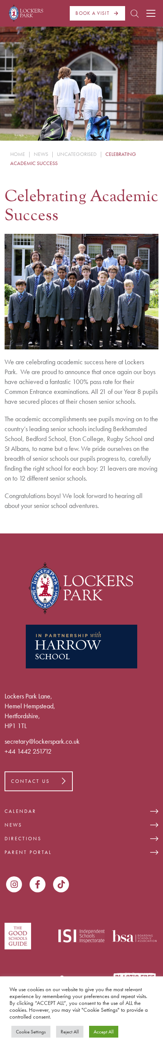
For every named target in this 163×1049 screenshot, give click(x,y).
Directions (23, 838)
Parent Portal (28, 852)
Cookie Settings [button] (31, 1031)
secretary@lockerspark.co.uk (42, 741)
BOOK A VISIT (92, 13)
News (13, 825)
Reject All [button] (70, 1031)
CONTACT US (30, 781)
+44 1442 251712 (28, 751)
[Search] (134, 13)
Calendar (20, 811)
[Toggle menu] (150, 13)
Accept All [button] (104, 1031)
